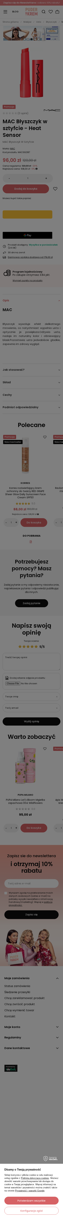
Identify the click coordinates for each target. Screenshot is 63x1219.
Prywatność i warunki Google (29, 1190)
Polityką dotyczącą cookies (35, 1178)
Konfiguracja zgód (31, 1211)
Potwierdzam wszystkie (32, 1200)
